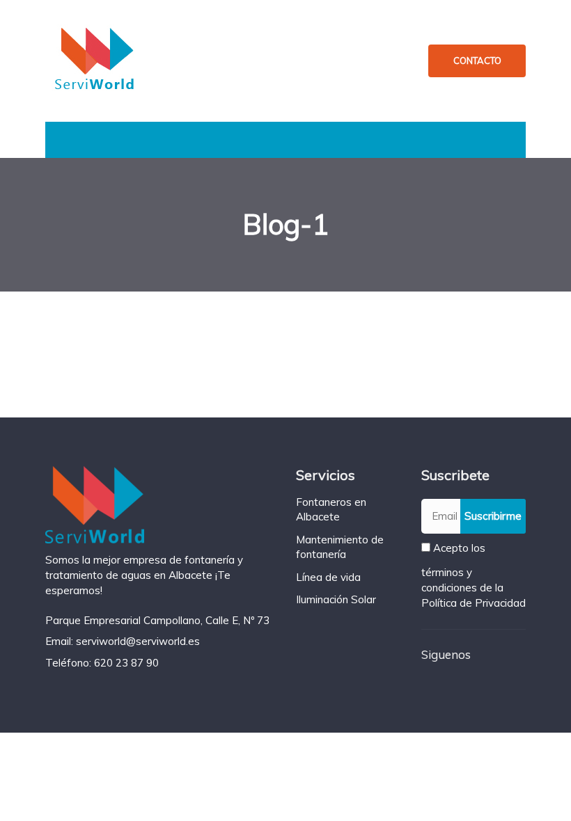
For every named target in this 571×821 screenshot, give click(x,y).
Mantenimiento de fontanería (340, 547)
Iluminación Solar (336, 599)
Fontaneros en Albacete (331, 509)
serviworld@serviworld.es (138, 641)
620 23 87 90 (126, 662)
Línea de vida (328, 577)
